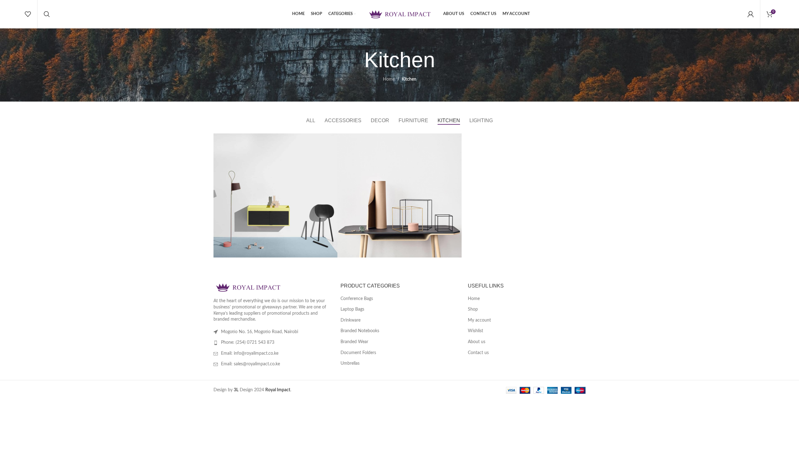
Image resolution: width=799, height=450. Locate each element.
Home (389, 79)
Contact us (478, 353)
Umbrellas (350, 363)
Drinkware (350, 320)
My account (479, 320)
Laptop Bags (352, 309)
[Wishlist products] (28, 14)
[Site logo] (399, 14)
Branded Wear (354, 342)
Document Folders (358, 353)
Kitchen (409, 79)
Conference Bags (357, 299)
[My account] (750, 14)
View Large (329, 140)
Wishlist (475, 331)
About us (476, 342)
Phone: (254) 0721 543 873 (247, 342)
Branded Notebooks (360, 331)
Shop (473, 309)
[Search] (47, 14)
